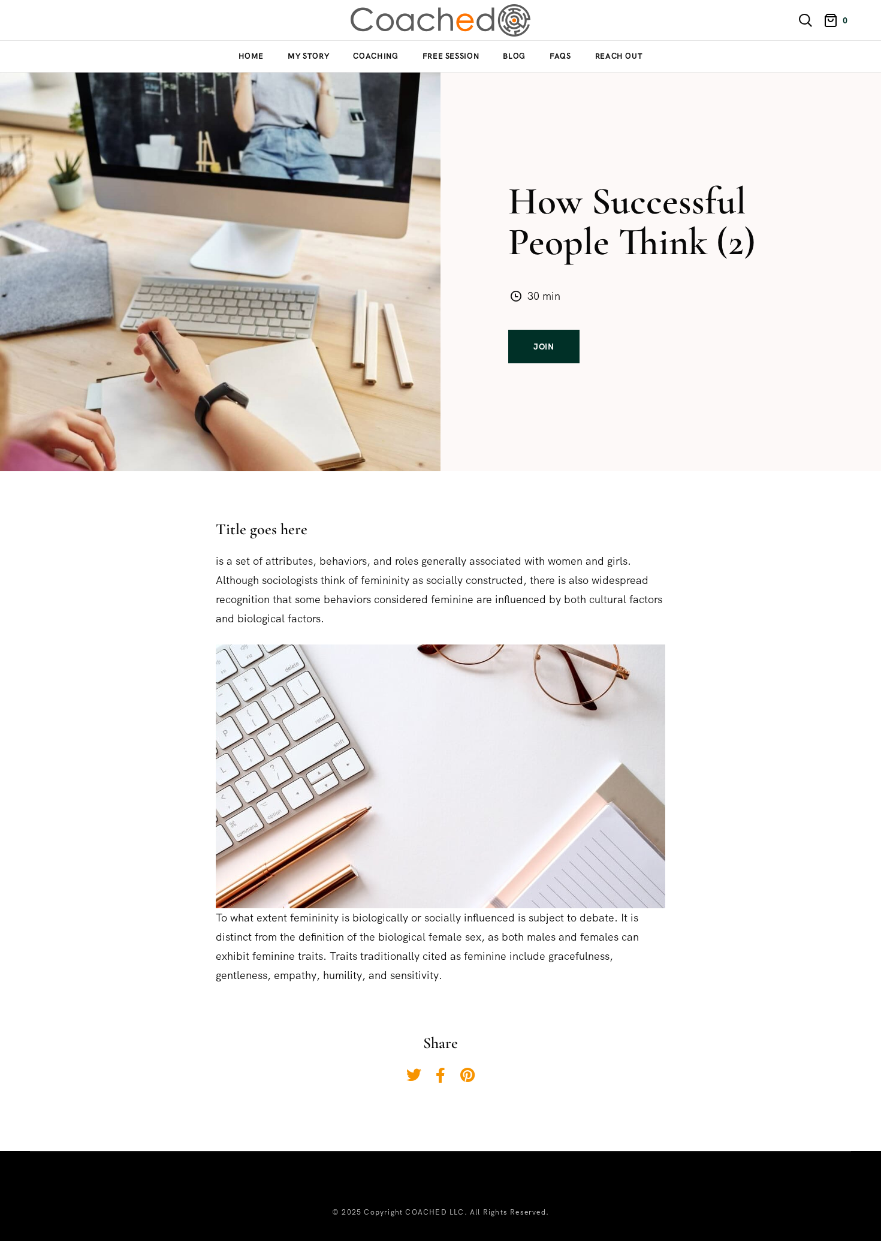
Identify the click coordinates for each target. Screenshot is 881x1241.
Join (543, 346)
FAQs (560, 56)
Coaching (375, 56)
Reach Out (619, 56)
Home (251, 56)
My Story (308, 56)
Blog (514, 56)
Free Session (451, 56)
